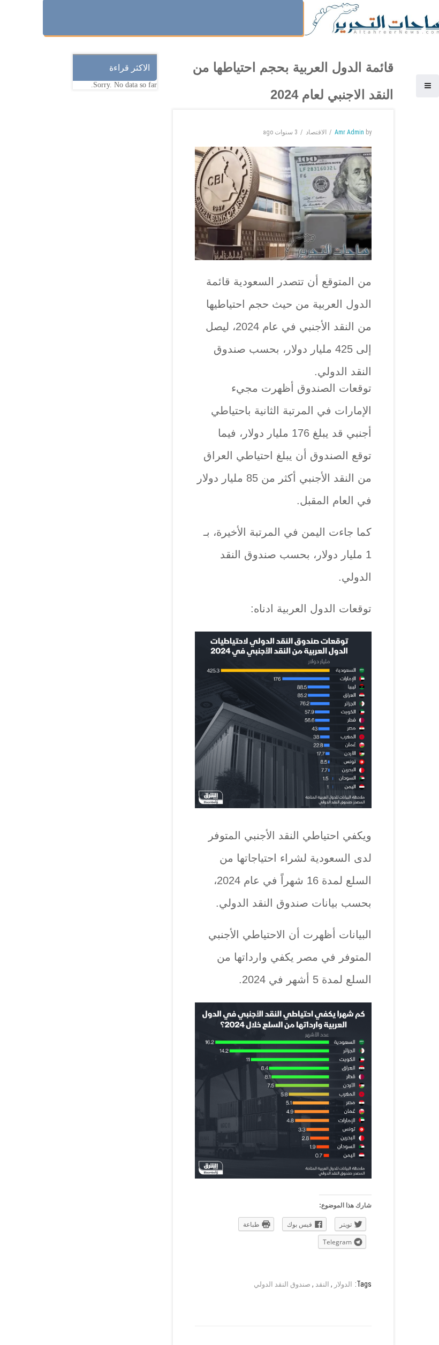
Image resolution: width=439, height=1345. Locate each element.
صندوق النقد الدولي (282, 1284)
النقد (322, 1284)
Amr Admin (349, 132)
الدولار (343, 1284)
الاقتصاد (316, 132)
